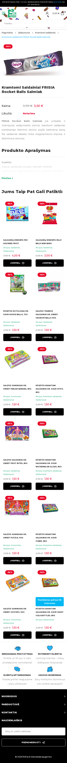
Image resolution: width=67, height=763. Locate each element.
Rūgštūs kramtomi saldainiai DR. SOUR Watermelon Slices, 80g (48, 463)
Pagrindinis (7, 32)
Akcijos (6, 247)
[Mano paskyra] (47, 13)
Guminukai (16, 396)
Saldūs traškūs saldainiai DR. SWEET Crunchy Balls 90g (47, 314)
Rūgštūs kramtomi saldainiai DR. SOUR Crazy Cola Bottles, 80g (49, 612)
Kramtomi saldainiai (45, 32)
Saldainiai (15, 247)
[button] (17, 263)
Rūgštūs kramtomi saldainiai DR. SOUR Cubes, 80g (46, 537)
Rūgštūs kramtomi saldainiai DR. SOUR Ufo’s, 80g (49, 388)
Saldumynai (24, 32)
